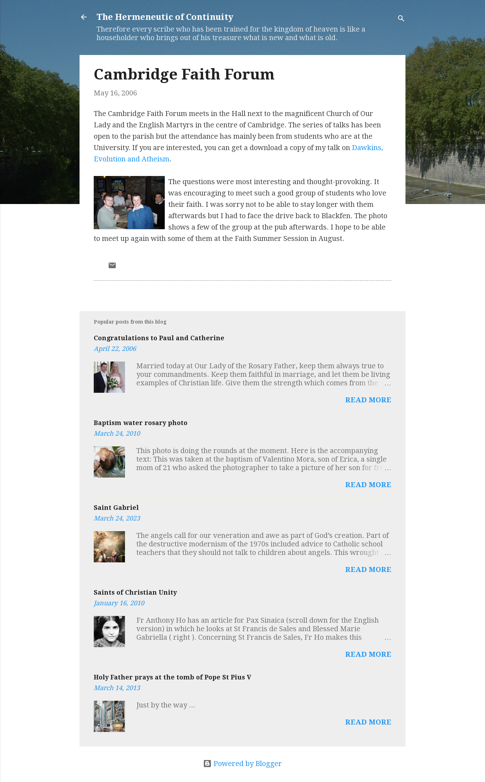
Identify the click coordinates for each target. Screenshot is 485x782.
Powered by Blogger (247, 763)
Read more (368, 400)
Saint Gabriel (116, 507)
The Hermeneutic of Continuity (165, 17)
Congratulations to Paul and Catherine (159, 338)
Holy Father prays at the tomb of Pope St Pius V (172, 677)
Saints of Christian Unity (135, 592)
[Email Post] (112, 267)
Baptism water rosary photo (140, 422)
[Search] (401, 19)
